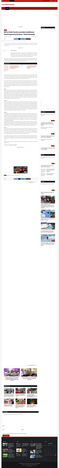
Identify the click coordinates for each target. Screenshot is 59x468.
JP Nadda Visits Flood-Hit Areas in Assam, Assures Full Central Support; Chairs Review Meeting (9, 395)
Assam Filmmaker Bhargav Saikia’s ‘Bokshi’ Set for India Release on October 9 (31, 406)
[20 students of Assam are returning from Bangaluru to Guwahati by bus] (6, 68)
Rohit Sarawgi (16, 175)
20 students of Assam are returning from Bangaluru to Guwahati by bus (14, 67)
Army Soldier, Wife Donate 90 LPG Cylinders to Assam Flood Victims (20, 395)
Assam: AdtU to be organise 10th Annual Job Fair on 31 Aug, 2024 (31, 67)
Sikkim (39, 8)
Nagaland (34, 8)
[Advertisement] (29, 17)
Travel (53, 8)
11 (46, 451)
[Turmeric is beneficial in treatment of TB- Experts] (18, 450)
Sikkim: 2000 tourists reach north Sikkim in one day (39, 456)
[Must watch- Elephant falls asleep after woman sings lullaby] (5, 450)
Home (4, 8)
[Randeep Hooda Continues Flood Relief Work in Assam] (9, 401)
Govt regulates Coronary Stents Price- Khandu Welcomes (51, 170)
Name (4, 425)
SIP (19, 175)
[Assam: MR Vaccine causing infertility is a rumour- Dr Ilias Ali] (18, 445)
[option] (21, 191)
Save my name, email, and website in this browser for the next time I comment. (15, 433)
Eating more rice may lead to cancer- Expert (25, 454)
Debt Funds (8, 175)
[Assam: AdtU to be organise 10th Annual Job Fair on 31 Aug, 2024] (23, 67)
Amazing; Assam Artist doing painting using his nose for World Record (47, 124)
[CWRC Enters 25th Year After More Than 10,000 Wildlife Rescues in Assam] (21, 191)
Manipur (25, 8)
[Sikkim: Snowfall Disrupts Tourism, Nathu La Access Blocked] (32, 451)
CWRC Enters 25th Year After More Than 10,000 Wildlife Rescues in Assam (13, 189)
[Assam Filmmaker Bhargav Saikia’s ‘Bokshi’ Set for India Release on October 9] (32, 401)
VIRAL (57, 8)
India (46, 8)
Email (4, 429)
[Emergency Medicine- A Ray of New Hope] (43, 175)
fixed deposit (12, 175)
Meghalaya (20, 8)
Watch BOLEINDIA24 (20, 147)
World (49, 8)
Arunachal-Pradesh (13, 8)
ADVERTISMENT (20, 26)
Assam (7, 8)
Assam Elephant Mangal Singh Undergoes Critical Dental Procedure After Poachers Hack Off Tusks (28, 0)
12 (48, 451)
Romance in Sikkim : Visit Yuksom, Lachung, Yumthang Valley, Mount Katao (47, 244)
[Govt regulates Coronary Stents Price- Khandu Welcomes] (43, 171)
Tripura (42, 8)
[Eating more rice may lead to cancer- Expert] (18, 455)
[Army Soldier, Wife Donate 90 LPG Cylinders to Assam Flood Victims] (20, 391)
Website (22, 429)
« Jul (44, 459)
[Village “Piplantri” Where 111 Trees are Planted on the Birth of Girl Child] (5, 455)
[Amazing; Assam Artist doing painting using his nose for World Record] (5, 445)
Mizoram (29, 8)
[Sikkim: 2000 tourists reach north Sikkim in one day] (32, 456)
